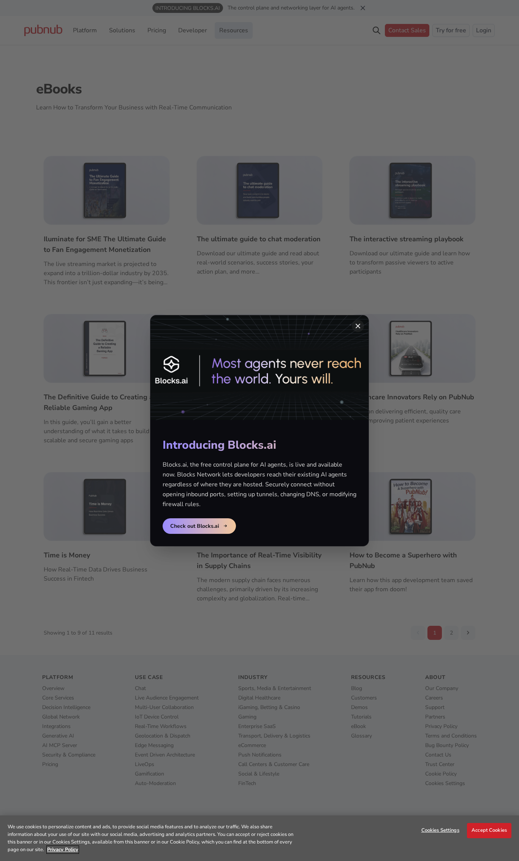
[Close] (358, 326)
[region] (259, 838)
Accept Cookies (489, 830)
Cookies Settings (440, 830)
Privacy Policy (62, 849)
